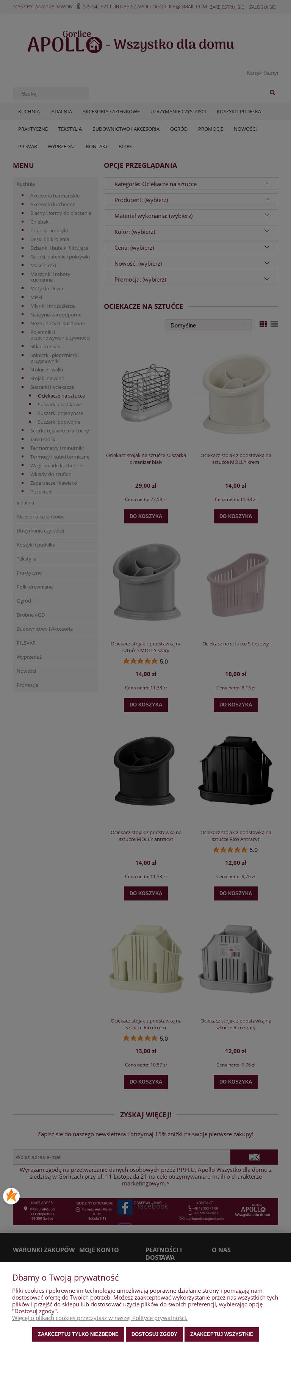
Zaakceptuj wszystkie (221, 1334)
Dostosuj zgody (154, 1334)
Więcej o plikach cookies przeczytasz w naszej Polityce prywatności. (100, 1318)
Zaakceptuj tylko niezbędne (78, 1334)
